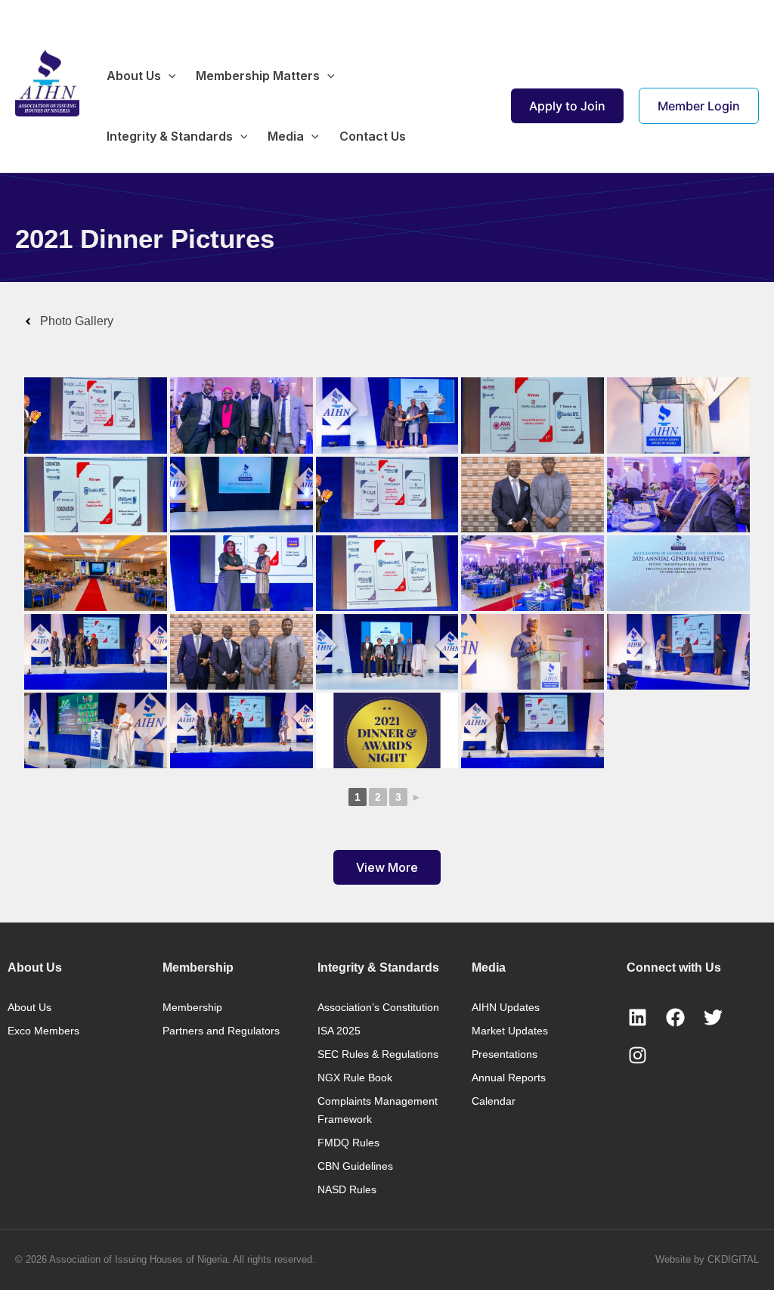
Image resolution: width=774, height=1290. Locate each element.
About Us (29, 1007)
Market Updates (510, 1031)
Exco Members (43, 1031)
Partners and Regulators (221, 1031)
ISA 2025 (339, 1031)
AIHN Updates (506, 1007)
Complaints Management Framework (377, 1110)
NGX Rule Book (354, 1077)
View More (387, 867)
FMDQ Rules (348, 1143)
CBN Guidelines (355, 1166)
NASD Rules (346, 1189)
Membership (192, 1007)
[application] (168, 75)
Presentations (504, 1054)
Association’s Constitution (378, 1007)
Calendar (493, 1101)
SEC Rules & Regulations (377, 1054)
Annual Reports (509, 1077)
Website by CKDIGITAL (707, 1259)
